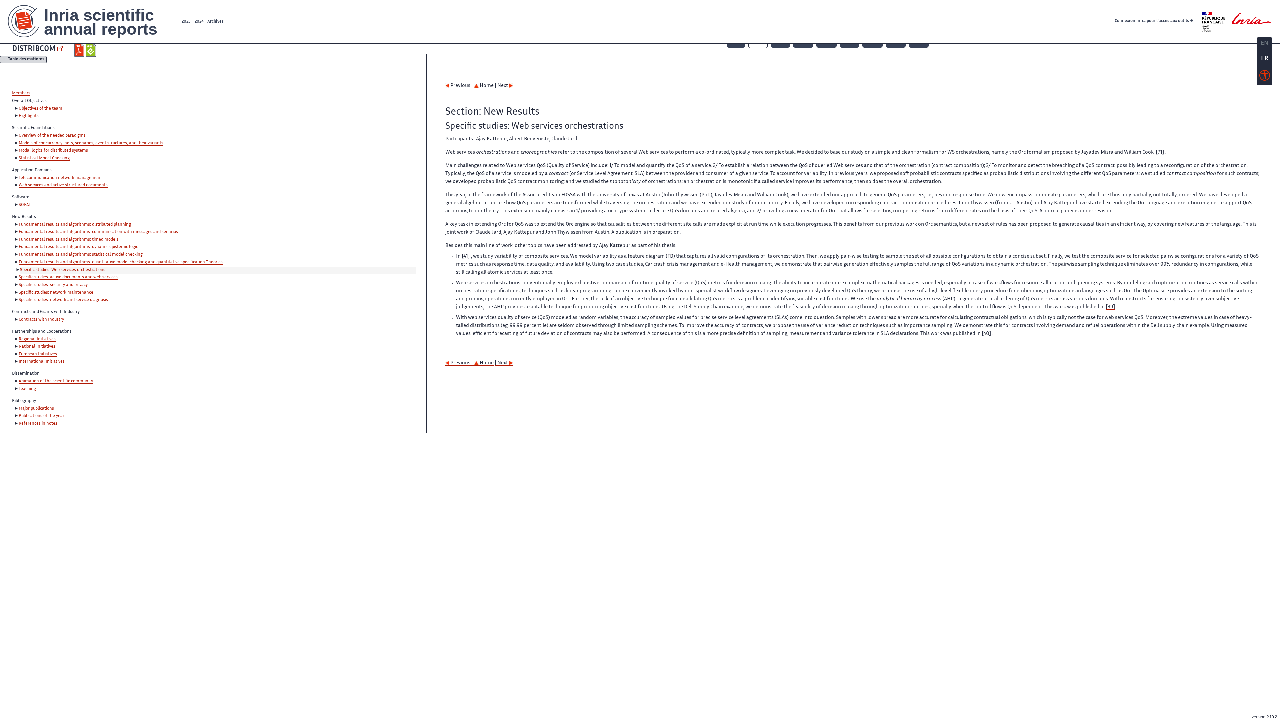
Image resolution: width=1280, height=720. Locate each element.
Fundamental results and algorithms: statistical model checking (81, 255)
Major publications (36, 409)
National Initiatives (37, 347)
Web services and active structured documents (63, 185)
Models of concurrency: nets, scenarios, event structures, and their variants (91, 143)
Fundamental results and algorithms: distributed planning (75, 225)
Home (486, 86)
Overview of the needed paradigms (52, 136)
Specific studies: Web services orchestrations (62, 270)
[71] (1160, 152)
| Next (502, 86)
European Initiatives (38, 354)
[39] (1110, 307)
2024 (199, 22)
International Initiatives (42, 362)
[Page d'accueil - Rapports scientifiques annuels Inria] (90, 22)
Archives (215, 22)
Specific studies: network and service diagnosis (63, 300)
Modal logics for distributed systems (53, 151)
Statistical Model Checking (44, 158)
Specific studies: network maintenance (56, 293)
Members (21, 93)
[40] (986, 334)
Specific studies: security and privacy (53, 285)
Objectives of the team (40, 109)
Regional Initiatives (37, 339)
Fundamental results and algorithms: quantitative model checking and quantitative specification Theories (121, 262)
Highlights (29, 116)
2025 (186, 22)
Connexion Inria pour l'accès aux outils (1152, 21)
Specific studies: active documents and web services (68, 277)
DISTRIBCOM (34, 49)
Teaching (27, 389)
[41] (466, 256)
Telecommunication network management (60, 178)
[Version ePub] (91, 50)
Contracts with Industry (41, 320)
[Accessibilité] (1264, 77)
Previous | (461, 86)
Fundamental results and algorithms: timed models (69, 240)
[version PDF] (80, 50)
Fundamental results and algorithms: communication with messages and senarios (98, 232)
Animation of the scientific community (56, 381)
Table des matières (26, 60)
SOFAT (25, 205)
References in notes (38, 424)
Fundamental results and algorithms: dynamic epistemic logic (78, 247)
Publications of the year (41, 416)
